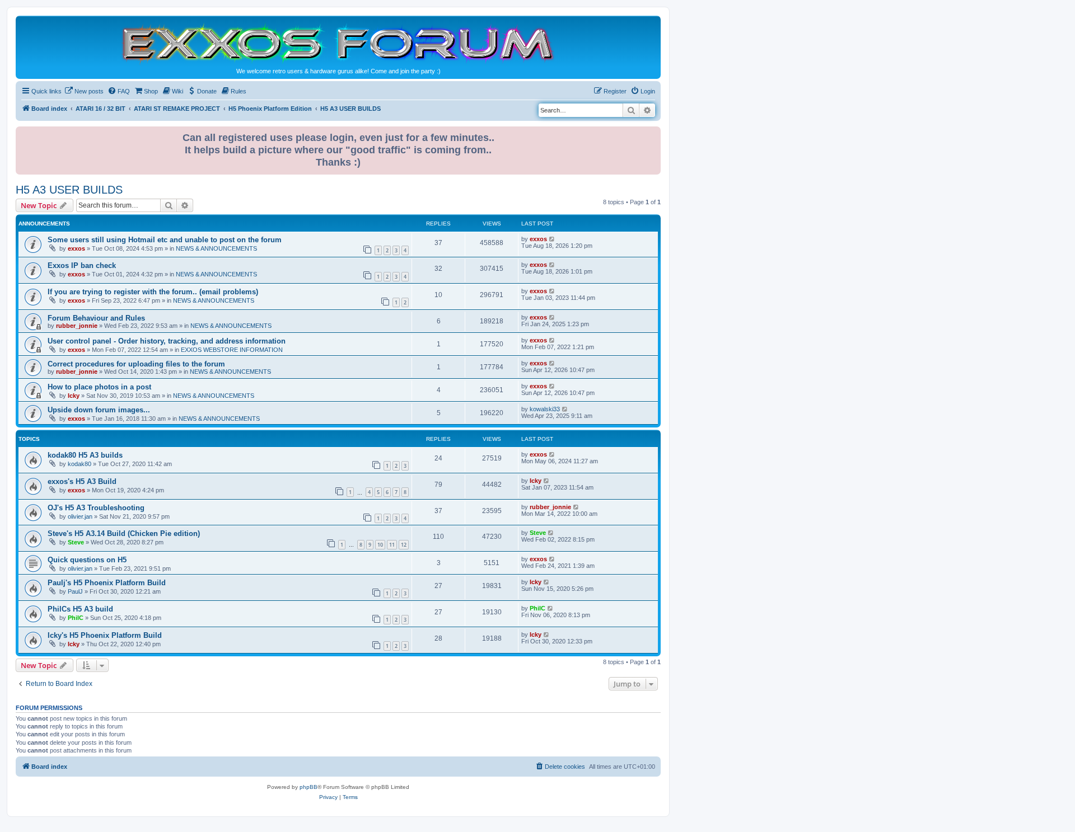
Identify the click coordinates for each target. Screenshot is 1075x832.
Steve (76, 542)
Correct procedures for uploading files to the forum (136, 364)
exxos (76, 248)
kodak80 (79, 463)
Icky (74, 395)
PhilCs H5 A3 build (80, 609)
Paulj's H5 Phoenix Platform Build (107, 583)
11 (392, 544)
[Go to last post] (552, 239)
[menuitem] (84, 91)
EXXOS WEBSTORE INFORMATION (232, 349)
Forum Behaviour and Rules (96, 318)
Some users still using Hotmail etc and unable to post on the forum (165, 240)
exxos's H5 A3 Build (82, 481)
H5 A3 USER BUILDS (69, 190)
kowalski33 (545, 409)
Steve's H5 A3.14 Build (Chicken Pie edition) (124, 533)
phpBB (308, 787)
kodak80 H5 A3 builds (85, 455)
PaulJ (75, 591)
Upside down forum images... (99, 410)
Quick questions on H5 (87, 560)
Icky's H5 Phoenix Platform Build (105, 635)
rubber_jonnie (76, 325)
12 (403, 544)
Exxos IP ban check (82, 265)
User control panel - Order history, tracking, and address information (167, 341)
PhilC (75, 617)
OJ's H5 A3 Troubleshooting (96, 508)
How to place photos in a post (99, 387)
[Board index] (338, 42)
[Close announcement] (653, 133)
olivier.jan (80, 516)
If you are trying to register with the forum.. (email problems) (153, 292)
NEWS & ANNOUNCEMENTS (216, 248)
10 (380, 544)
